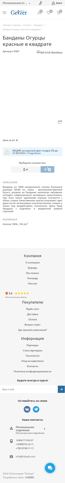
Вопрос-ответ (32, 324)
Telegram (36, 409)
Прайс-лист (32, 308)
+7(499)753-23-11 (25, 444)
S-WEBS (29, 477)
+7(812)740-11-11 (25, 448)
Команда (32, 278)
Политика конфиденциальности (32, 371)
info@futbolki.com (25, 456)
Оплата (32, 319)
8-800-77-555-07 (24, 440)
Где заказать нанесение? (32, 329)
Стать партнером (32, 350)
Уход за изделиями (32, 360)
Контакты (32, 366)
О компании (32, 262)
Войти (59, 3)
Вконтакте (27, 409)
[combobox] (31, 428)
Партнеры (32, 345)
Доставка (32, 314)
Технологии (32, 355)
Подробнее (34, 153)
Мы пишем (32, 273)
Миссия (32, 283)
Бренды (32, 267)
